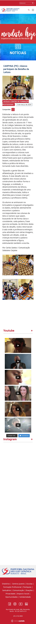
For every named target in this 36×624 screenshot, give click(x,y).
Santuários (6, 590)
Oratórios (6, 584)
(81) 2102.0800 (18, 616)
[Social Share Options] (6, 473)
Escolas (29, 584)
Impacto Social (23, 593)
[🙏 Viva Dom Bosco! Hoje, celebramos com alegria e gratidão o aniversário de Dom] (18, 546)
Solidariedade (25, 597)
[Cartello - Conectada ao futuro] (18, 621)
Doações (29, 590)
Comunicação (18, 590)
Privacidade (10, 593)
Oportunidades (11, 597)
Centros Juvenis (18, 584)
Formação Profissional (12, 587)
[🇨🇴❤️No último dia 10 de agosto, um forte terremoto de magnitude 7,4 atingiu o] (18, 460)
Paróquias (27, 587)
